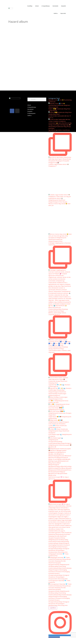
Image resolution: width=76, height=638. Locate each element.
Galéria (56, 13)
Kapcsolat (63, 13)
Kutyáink (63, 6)
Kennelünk (55, 6)
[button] (70, 9)
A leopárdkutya (46, 6)
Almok (37, 6)
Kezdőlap (29, 6)
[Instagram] (17, 111)
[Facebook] (12, 111)
